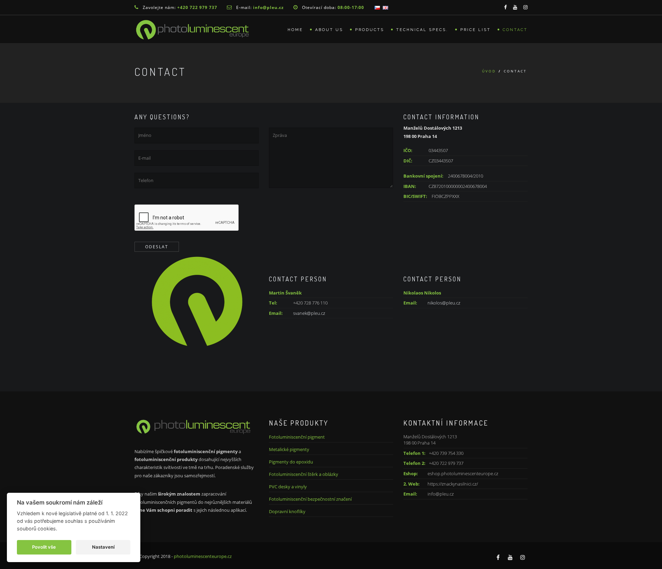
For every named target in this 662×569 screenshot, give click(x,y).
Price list (475, 30)
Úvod (489, 71)
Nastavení (103, 547)
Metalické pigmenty (289, 449)
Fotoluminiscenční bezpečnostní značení (310, 499)
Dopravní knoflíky (287, 511)
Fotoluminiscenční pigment (297, 437)
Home (295, 30)
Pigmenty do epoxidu (291, 462)
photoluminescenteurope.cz (203, 556)
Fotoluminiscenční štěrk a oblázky (303, 474)
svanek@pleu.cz (309, 313)
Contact (515, 30)
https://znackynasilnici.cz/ (453, 484)
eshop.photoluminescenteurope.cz (463, 473)
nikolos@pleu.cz (444, 303)
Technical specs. (422, 30)
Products (369, 30)
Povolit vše (44, 547)
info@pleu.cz (441, 494)
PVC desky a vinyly (288, 486)
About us (329, 30)
